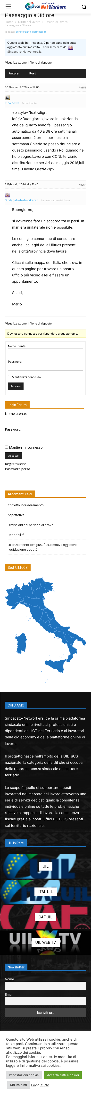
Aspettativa (16, 515)
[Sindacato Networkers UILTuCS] (45, 5)
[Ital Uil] (45, 892)
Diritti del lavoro (29, 22)
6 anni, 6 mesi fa (51, 47)
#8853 (82, 87)
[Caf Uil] (45, 917)
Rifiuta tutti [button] (18, 1085)
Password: (15, 361)
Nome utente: (17, 346)
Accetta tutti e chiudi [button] (63, 1075)
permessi (37, 31)
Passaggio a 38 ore (29, 15)
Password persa (17, 469)
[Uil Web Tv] (45, 942)
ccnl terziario (23, 31)
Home (9, 22)
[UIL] (45, 866)
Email (9, 994)
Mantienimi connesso (26, 377)
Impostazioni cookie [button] (24, 1075)
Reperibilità (16, 535)
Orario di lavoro (56, 22)
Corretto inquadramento (26, 505)
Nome (9, 979)
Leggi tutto (40, 1085)
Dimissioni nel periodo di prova (30, 525)
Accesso (15, 386)
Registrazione (15, 463)
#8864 (82, 184)
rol (45, 31)
